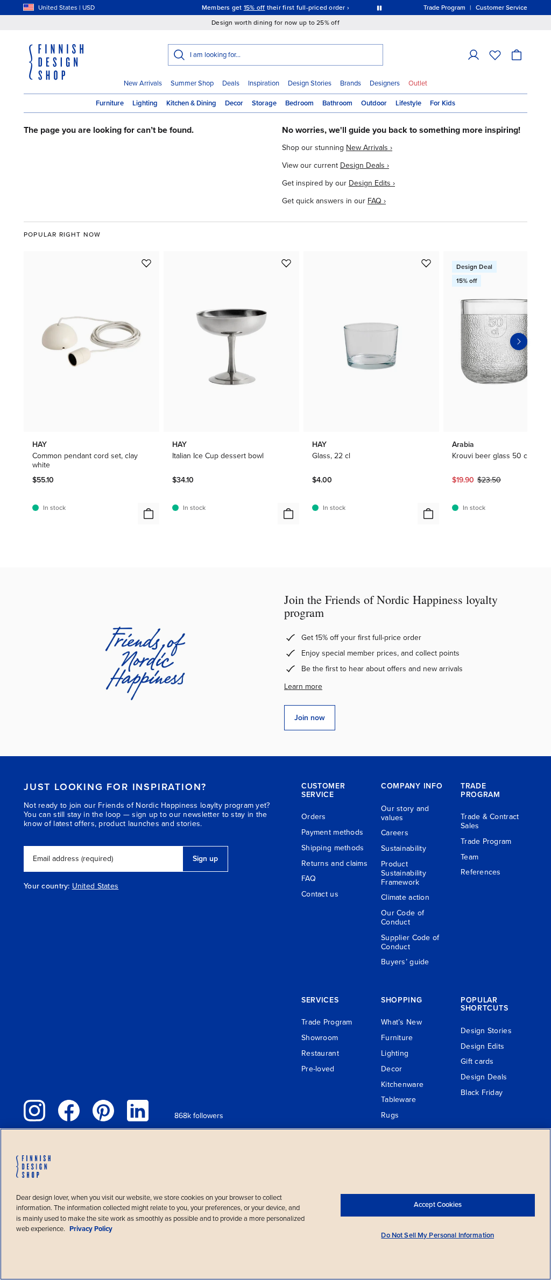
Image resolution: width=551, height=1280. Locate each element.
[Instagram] (34, 1110)
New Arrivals (143, 83)
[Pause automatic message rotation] (379, 7)
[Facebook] (69, 1110)
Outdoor (374, 103)
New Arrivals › (369, 147)
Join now (309, 717)
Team (469, 857)
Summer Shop (192, 83)
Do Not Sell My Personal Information (437, 1235)
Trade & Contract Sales (490, 821)
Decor (234, 103)
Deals (230, 83)
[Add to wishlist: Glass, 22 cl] (426, 263)
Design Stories (309, 83)
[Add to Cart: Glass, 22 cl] (428, 513)
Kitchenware (402, 1084)
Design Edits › (372, 183)
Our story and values (405, 813)
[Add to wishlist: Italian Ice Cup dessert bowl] (286, 263)
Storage (264, 103)
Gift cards (477, 1061)
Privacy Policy (90, 1229)
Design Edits (482, 1046)
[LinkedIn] (138, 1110)
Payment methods (332, 832)
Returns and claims (334, 863)
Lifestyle (408, 103)
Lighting (145, 103)
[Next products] (518, 341)
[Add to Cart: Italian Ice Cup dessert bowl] (288, 513)
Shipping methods (332, 847)
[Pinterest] (103, 1110)
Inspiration (263, 83)
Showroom (319, 1037)
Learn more (303, 686)
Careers (394, 832)
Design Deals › (364, 165)
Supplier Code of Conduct (410, 942)
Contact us (319, 894)
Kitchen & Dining (191, 103)
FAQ (308, 878)
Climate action (405, 897)
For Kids (442, 103)
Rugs (390, 1115)
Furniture (110, 103)
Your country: (47, 886)
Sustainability (403, 848)
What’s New (401, 1022)
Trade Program (486, 841)
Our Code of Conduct (402, 917)
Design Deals (484, 1077)
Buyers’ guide (405, 961)
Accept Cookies (438, 1204)
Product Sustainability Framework (403, 873)
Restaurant (320, 1053)
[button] (473, 54)
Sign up (205, 858)
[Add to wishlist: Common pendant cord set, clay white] (146, 263)
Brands (350, 83)
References (481, 872)
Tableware (398, 1099)
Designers (385, 83)
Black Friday (482, 1092)
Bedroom (299, 103)
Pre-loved (318, 1068)
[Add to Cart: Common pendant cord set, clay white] (148, 513)
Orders (313, 816)
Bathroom (337, 103)
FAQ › (377, 200)
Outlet (417, 83)
